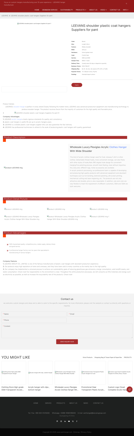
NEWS (85, 403)
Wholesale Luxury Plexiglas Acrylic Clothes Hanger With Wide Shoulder (66, 388)
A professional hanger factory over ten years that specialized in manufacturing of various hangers (29, 251)
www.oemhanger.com (64, 432)
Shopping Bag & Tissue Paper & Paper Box (108, 357)
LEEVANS (4, 16)
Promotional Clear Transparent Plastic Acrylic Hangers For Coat (92, 388)
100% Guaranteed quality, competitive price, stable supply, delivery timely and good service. (32, 245)
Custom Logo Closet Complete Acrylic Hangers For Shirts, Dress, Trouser (119, 388)
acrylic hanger (17, 119)
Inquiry (77, 85)
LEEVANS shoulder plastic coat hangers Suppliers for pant (31, 16)
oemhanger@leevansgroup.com (94, 413)
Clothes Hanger (118, 147)
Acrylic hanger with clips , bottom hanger (38, 388)
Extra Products (87, 357)
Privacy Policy (86, 432)
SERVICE (48, 403)
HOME (35, 403)
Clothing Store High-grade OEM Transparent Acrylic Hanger (12, 388)
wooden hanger (19, 107)
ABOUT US (73, 403)
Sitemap (77, 432)
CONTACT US (98, 403)
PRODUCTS (128, 357)
